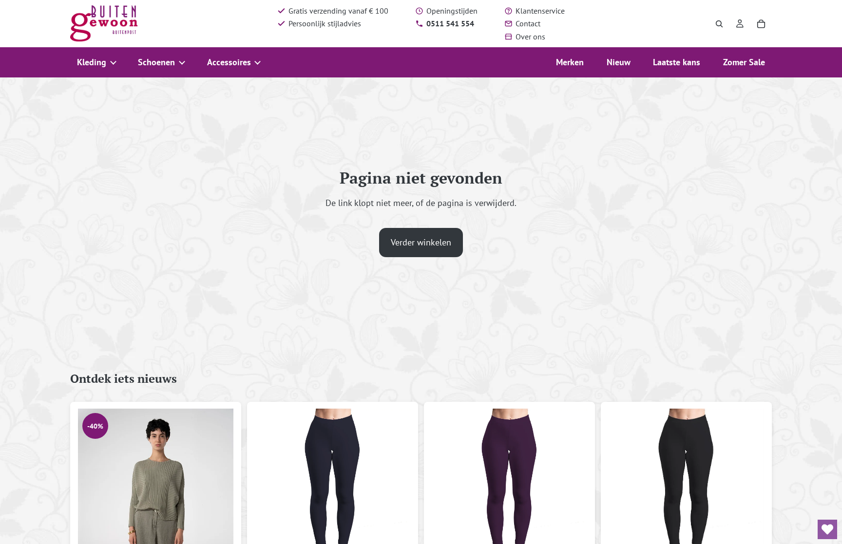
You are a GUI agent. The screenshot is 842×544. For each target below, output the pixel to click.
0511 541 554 (450, 23)
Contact (528, 23)
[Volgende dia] (218, 525)
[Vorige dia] (92, 525)
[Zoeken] (719, 24)
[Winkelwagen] (761, 24)
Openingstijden (452, 11)
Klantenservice (540, 11)
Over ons (530, 36)
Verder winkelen (421, 242)
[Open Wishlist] (827, 529)
